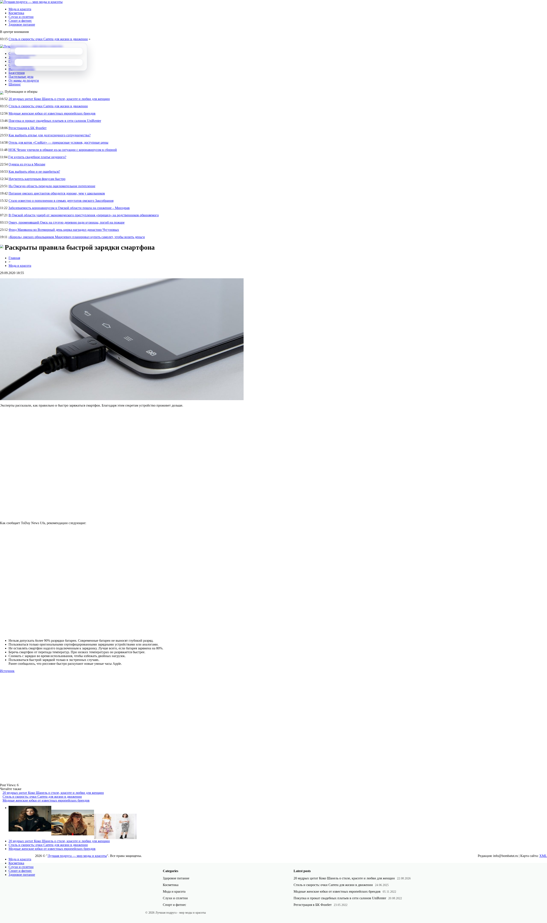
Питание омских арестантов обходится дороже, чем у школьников (57, 193)
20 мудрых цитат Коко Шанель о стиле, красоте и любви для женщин (59, 99)
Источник (7, 671)
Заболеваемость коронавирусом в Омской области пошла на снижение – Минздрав (69, 208)
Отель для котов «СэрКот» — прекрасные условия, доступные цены (58, 142)
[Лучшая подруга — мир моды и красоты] (31, 2)
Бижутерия (17, 73)
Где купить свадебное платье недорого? (37, 157)
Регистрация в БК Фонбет (28, 128)
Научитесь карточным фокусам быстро (37, 179)
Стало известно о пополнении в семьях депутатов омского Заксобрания (61, 200)
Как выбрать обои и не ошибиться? (34, 171)
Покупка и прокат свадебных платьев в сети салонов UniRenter (55, 120)
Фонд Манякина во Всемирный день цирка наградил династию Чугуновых (64, 229)
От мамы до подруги (24, 80)
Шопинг (15, 84)
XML (543, 856)
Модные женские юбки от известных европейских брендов (52, 113)
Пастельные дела (21, 76)
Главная (14, 258)
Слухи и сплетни (21, 17)
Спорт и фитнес (20, 20)
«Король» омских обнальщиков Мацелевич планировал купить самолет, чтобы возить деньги (76, 237)
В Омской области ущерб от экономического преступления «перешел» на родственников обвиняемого (84, 215)
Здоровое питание (22, 24)
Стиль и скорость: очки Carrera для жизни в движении (48, 39)
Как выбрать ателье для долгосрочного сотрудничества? (50, 135)
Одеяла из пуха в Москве (27, 164)
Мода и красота (20, 9)
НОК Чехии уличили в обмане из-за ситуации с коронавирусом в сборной (62, 150)
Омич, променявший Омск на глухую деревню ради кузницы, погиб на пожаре (67, 222)
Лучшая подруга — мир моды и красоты (77, 856)
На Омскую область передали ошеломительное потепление (52, 186)
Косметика (16, 13)
